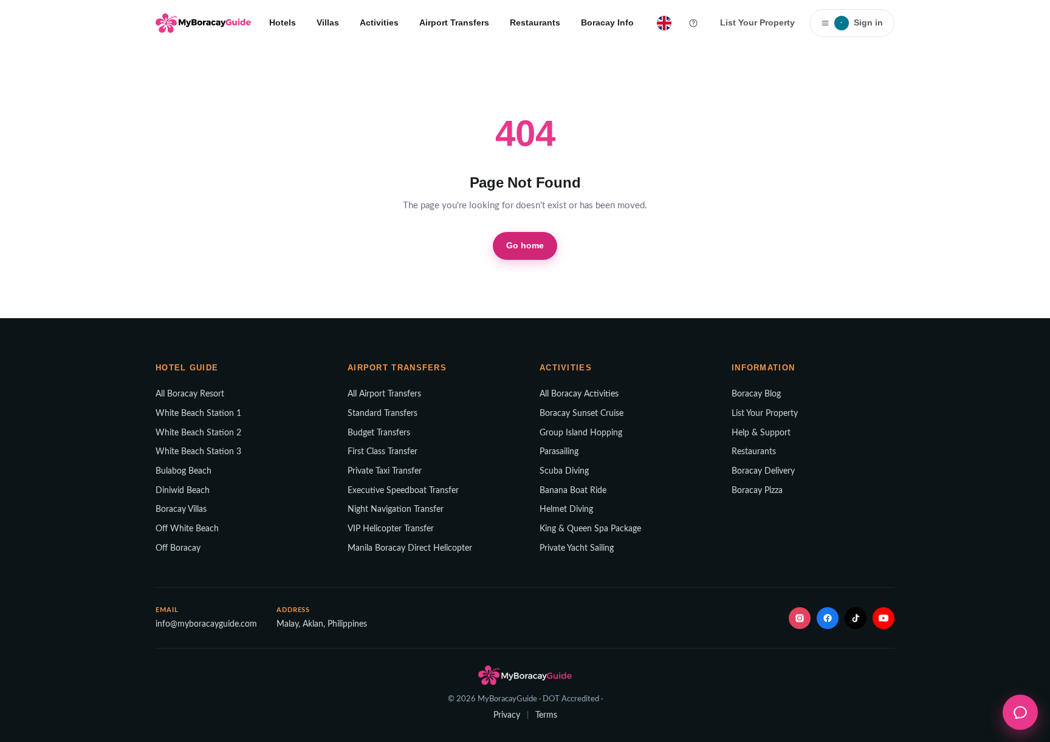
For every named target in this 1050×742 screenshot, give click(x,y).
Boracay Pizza (757, 490)
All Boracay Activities (579, 394)
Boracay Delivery (763, 471)
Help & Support (761, 433)
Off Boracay (178, 548)
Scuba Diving (564, 471)
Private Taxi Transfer (385, 471)
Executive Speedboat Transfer (403, 490)
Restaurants (535, 22)
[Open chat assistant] (1020, 712)
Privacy (506, 715)
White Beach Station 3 (198, 452)
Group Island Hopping (581, 433)
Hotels (282, 22)
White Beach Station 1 (198, 413)
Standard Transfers (382, 413)
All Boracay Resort (190, 394)
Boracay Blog (756, 394)
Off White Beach (187, 529)
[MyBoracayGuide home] (203, 23)
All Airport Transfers (384, 394)
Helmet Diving (566, 509)
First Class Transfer (382, 452)
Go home (525, 245)
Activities (379, 22)
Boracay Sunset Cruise (581, 413)
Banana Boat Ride (573, 490)
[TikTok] (855, 618)
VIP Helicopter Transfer (391, 529)
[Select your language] (664, 23)
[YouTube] (883, 618)
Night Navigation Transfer (396, 509)
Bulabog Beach (183, 471)
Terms (546, 715)
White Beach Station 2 (198, 433)
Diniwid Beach (183, 490)
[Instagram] (800, 618)
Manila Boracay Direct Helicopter (410, 548)
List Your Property (757, 22)
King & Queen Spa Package (590, 529)
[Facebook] (828, 618)
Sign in (861, 22)
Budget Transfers (379, 433)
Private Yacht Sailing (577, 548)
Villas (328, 22)
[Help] (693, 23)
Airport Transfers (454, 22)
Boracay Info (607, 22)
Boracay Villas (181, 509)
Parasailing (559, 452)
